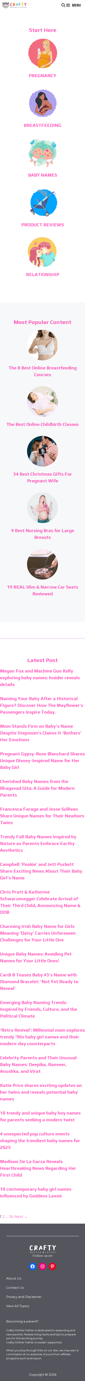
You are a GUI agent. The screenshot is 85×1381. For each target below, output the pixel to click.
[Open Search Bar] (63, 5)
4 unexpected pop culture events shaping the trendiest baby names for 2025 (40, 1140)
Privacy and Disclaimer (23, 1297)
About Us (13, 1278)
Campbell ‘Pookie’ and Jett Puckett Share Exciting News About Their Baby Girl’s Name (41, 871)
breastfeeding (42, 125)
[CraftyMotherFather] (14, 5)
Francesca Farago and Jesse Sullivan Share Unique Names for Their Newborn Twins (42, 815)
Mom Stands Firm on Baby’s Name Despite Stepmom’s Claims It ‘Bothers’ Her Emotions (40, 732)
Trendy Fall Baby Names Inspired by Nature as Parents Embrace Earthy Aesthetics (38, 843)
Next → (21, 1216)
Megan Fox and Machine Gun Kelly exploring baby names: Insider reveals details (40, 677)
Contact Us (15, 1288)
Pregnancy (42, 75)
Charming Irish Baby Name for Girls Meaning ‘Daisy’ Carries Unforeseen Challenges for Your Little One (38, 933)
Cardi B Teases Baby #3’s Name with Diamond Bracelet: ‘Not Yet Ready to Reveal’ (39, 981)
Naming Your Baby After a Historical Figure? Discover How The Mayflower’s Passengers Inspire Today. (41, 705)
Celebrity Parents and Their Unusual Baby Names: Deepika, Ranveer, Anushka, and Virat (38, 1064)
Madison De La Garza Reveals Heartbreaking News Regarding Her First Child (38, 1168)
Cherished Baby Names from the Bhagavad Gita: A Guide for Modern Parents (37, 788)
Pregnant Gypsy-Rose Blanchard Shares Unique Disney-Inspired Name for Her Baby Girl (42, 760)
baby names (42, 175)
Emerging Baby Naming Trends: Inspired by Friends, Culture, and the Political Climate (38, 1009)
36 (11, 1216)
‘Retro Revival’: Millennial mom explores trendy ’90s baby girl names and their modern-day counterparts (42, 1036)
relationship (42, 274)
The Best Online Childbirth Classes (42, 424)
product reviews (42, 224)
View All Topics (17, 1306)
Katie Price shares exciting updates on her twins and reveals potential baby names (41, 1092)
